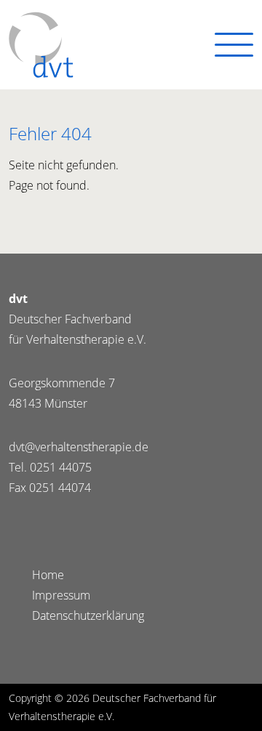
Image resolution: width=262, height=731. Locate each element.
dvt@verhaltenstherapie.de (78, 447)
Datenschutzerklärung (88, 615)
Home (48, 575)
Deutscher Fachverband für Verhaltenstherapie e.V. (41, 45)
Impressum (61, 595)
